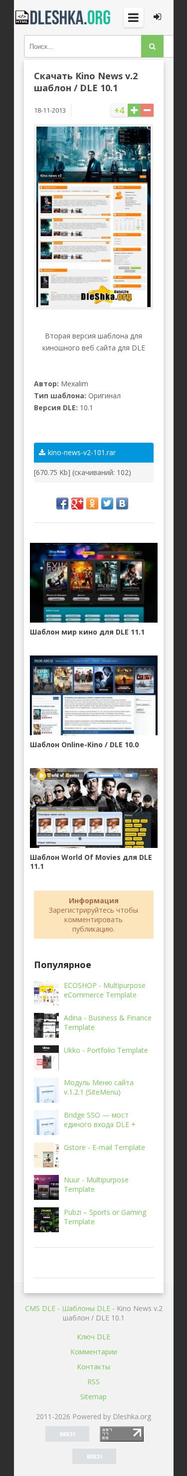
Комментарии (93, 1351)
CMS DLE (40, 1308)
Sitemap (93, 1396)
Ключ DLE (93, 1336)
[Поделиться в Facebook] (62, 503)
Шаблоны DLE (86, 1308)
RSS (93, 1381)
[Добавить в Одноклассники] (92, 503)
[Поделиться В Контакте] (122, 503)
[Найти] (152, 46)
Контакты (93, 1366)
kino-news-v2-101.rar (82, 452)
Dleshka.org (64, 17)
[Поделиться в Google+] (77, 503)
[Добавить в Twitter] (107, 503)
